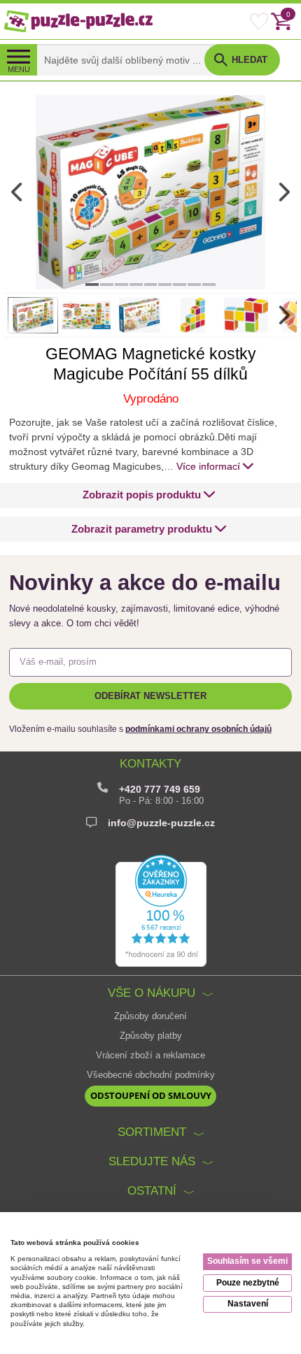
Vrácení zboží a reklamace (150, 1055)
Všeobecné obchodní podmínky (151, 1075)
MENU (19, 69)
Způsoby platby (151, 1036)
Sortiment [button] (152, 1132)
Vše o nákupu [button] (151, 993)
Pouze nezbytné (247, 1283)
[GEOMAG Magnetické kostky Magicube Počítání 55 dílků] (150, 191)
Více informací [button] (208, 466)
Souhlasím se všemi (247, 1261)
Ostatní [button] (151, 1190)
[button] (149, 495)
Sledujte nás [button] (151, 1161)
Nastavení (247, 1304)
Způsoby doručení (150, 1016)
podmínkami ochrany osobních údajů (198, 729)
